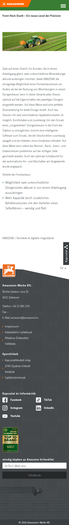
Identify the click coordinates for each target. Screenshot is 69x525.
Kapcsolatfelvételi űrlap (18, 359)
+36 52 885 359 (21, 305)
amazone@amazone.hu (24, 317)
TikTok (47, 399)
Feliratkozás (34, 475)
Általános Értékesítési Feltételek (17, 340)
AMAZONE (8, 237)
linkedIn (48, 407)
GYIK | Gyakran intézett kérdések (17, 368)
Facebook (16, 399)
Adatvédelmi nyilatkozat (18, 331)
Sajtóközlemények (15, 377)
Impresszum (12, 326)
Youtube (15, 415)
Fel (61, 267)
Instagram (16, 407)
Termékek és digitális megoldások (35, 237)
